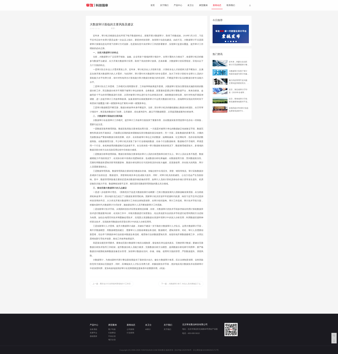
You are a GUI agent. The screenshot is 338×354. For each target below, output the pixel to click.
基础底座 (93, 336)
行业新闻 (130, 333)
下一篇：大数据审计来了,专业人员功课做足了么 (181, 284)
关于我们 (164, 5)
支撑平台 (93, 333)
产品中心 (178, 5)
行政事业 (112, 333)
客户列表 (112, 329)
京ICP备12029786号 (182, 349)
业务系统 (93, 329)
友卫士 (190, 5)
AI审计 (148, 329)
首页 (153, 5)
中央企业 (112, 336)
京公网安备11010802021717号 (206, 349)
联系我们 (231, 5)
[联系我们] (334, 335)
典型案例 (203, 5)
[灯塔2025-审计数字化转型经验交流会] (230, 27)
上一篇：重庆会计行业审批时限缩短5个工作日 (112, 284)
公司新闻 (130, 329)
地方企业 (112, 340)
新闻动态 (217, 5)
